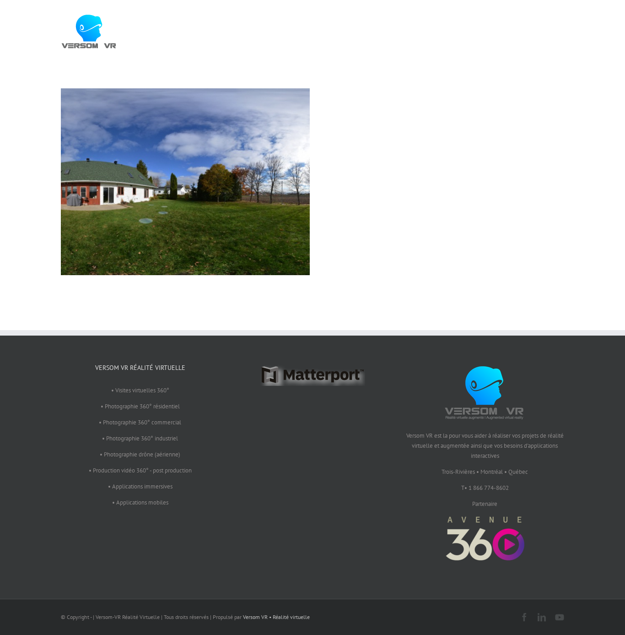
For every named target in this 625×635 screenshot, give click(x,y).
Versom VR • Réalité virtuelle (276, 616)
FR (548, 29)
